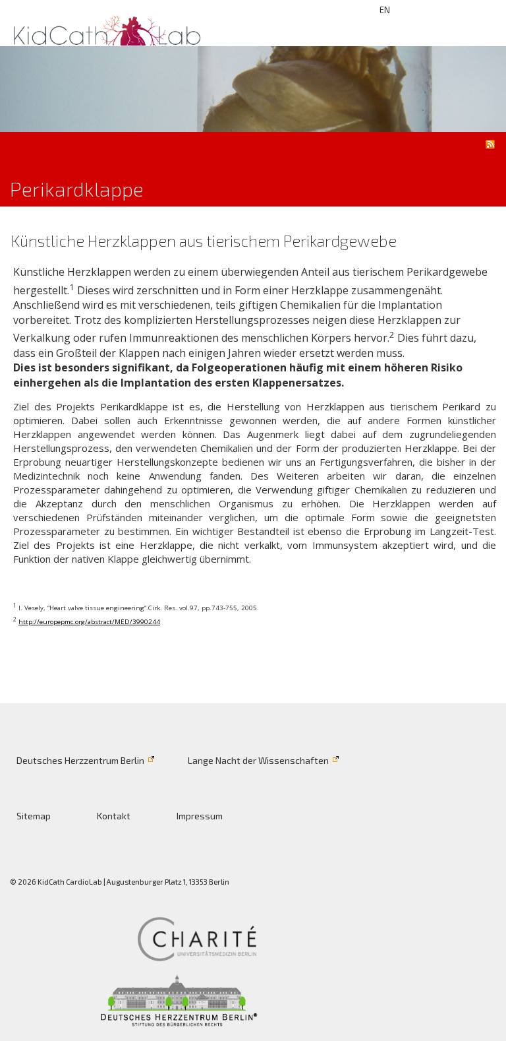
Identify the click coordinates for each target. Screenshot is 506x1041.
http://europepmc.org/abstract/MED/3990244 (89, 621)
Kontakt (113, 815)
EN (385, 10)
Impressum (200, 815)
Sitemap (33, 815)
